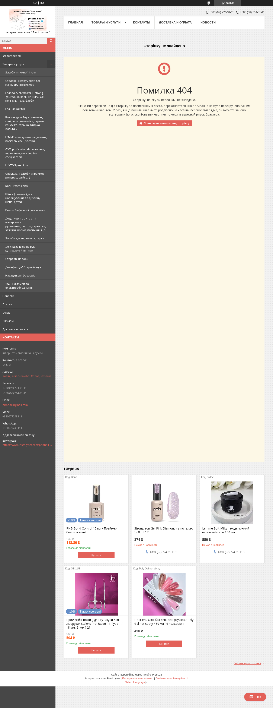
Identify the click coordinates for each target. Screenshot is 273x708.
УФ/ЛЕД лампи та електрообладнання (19, 286)
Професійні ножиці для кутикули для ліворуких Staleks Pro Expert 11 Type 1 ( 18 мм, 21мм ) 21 (94, 623)
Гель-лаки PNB (15, 109)
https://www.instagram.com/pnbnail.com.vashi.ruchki (28, 445)
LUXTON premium (16, 165)
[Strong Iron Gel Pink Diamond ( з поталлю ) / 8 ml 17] (164, 502)
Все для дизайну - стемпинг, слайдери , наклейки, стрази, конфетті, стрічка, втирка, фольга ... (25, 123)
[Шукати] (51, 41)
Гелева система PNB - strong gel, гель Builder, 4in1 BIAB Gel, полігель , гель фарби (25, 96)
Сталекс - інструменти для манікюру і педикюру (23, 82)
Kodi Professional (16, 186)
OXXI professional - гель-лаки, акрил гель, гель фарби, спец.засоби (25, 153)
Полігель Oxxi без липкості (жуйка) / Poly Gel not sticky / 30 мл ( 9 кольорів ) (163, 622)
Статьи (7, 304)
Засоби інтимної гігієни (20, 72)
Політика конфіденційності (171, 678)
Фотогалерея (12, 56)
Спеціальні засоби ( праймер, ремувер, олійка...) (25, 175)
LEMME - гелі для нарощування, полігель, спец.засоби (26, 139)
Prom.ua (157, 674)
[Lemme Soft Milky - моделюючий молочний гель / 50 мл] (232, 502)
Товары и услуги (14, 64)
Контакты (141, 22)
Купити (96, 555)
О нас (6, 313)
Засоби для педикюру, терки (24, 238)
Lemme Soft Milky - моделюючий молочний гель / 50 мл (225, 530)
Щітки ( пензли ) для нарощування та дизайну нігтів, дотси (22, 198)
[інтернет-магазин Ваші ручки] (27, 20)
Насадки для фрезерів (20, 275)
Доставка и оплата (15, 329)
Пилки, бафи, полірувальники (25, 210)
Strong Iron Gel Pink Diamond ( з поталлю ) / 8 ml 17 (163, 530)
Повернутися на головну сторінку (166, 123)
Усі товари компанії (247, 663)
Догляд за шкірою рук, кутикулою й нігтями (20, 248)
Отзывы (8, 321)
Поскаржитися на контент (138, 678)
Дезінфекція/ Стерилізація (23, 267)
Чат (258, 697)
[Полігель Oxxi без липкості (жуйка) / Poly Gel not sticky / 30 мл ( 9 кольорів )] (164, 594)
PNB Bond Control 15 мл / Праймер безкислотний (91, 530)
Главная (75, 22)
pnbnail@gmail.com (15, 405)
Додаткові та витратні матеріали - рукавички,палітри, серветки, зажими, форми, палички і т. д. (25, 224)
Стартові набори (16, 259)
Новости (8, 296)
